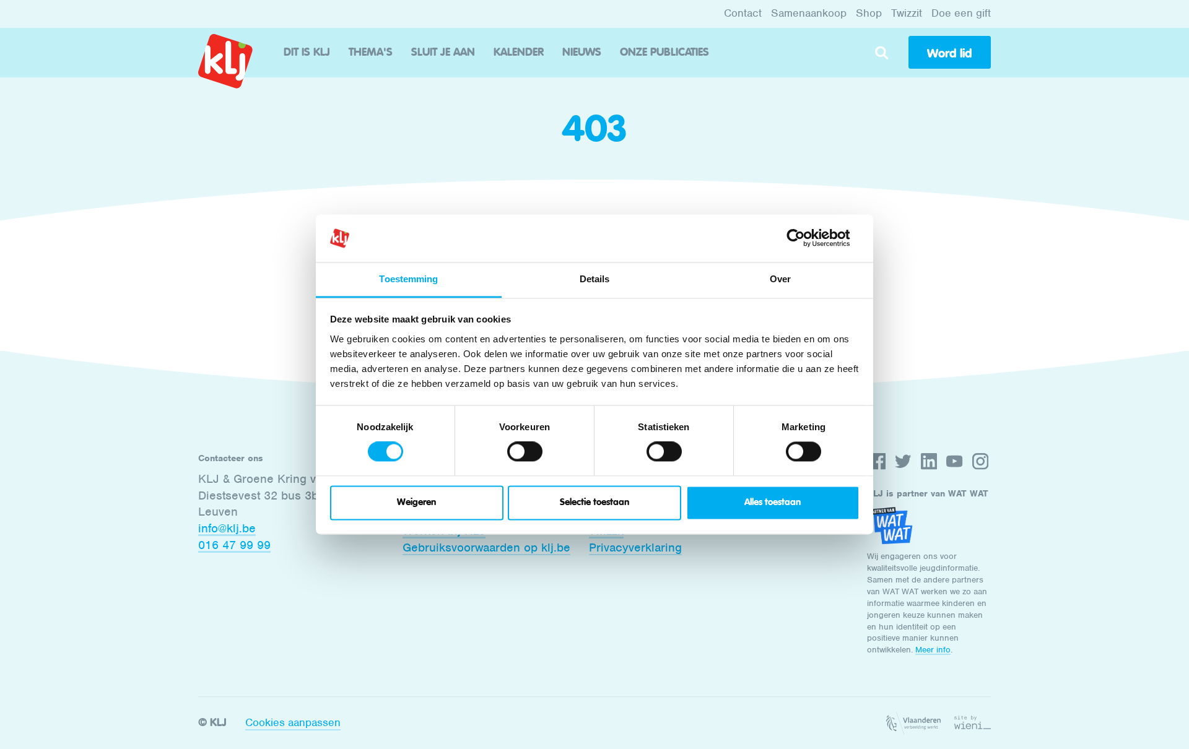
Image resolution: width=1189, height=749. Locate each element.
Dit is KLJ (307, 52)
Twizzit (906, 13)
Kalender (519, 52)
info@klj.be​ (227, 528)
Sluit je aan (443, 52)
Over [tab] (780, 279)
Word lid (949, 53)
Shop (869, 13)
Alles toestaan (772, 502)
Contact (743, 13)
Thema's (371, 52)
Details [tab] (595, 279)
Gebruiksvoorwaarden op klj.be (486, 547)
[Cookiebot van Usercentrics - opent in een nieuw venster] (805, 238)
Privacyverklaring (635, 547)
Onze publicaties (664, 52)
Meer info (933, 649)
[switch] (524, 452)
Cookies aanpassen (293, 722)
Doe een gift (961, 13)
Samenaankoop (809, 13)
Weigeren (416, 502)
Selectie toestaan (594, 502)
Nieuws (581, 52)
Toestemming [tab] (408, 279)
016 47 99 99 (234, 545)
